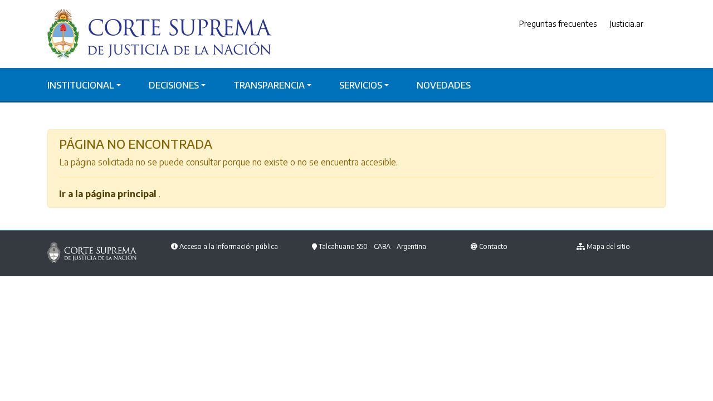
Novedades (444, 85)
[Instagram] (663, 23)
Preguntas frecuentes (558, 23)
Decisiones (174, 85)
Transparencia (269, 85)
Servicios (360, 85)
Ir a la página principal (108, 193)
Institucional (80, 85)
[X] (654, 23)
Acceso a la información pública (228, 246)
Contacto (493, 246)
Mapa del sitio (608, 246)
